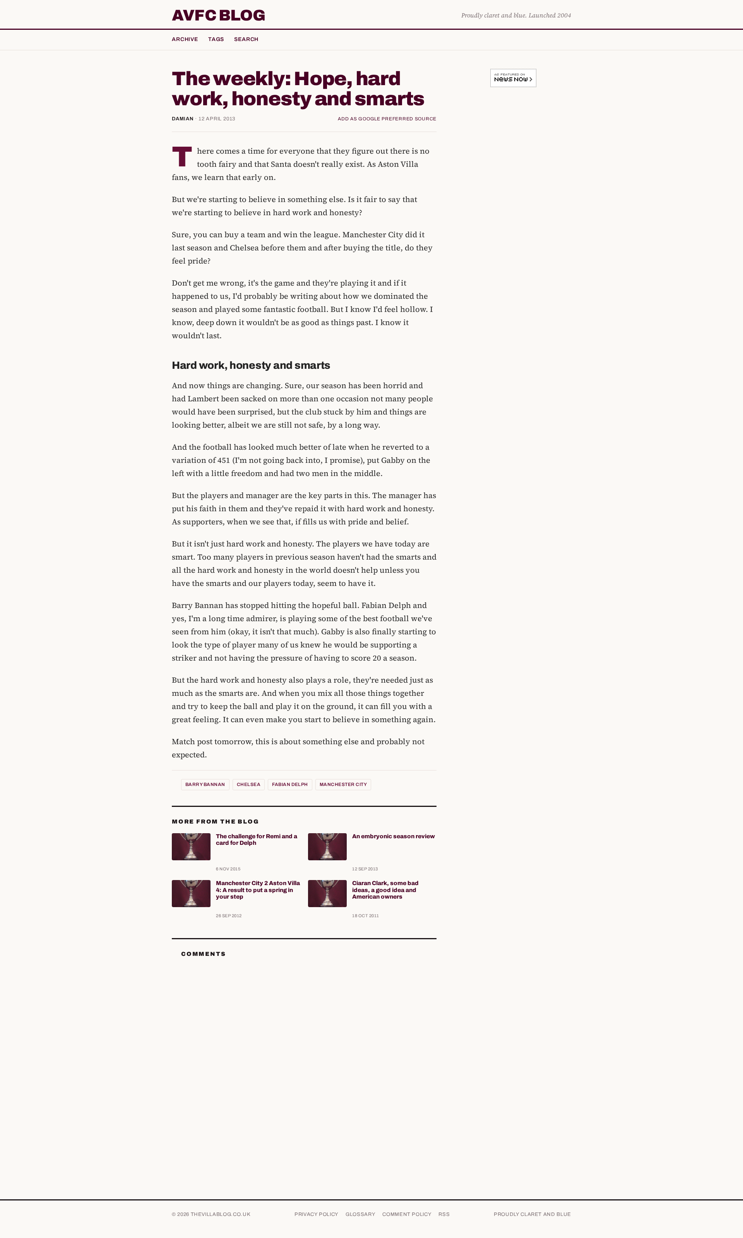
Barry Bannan (205, 784)
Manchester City (343, 784)
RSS (444, 1214)
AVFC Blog (218, 15)
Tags (216, 39)
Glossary (360, 1214)
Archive (185, 39)
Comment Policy (406, 1214)
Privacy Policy (316, 1214)
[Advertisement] (513, 214)
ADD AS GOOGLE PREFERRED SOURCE (387, 119)
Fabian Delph (290, 784)
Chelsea (248, 784)
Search (246, 39)
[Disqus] (304, 1061)
